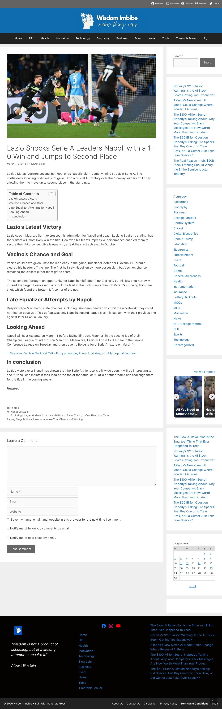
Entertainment (183, 255)
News (151, 38)
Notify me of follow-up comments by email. (40, 528)
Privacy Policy (168, 703)
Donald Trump (183, 239)
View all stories (204, 372)
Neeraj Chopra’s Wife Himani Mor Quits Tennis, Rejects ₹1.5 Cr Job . (47, 2)
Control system (183, 223)
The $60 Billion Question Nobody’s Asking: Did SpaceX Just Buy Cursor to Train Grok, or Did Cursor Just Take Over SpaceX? (194, 146)
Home (18, 38)
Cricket (178, 228)
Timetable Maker (186, 38)
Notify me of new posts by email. (33, 538)
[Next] (212, 397)
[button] (213, 700)
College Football (184, 218)
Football (15, 407)
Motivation (62, 38)
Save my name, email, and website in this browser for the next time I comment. (66, 519)
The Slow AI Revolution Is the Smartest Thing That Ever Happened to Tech (193, 441)
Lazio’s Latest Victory (23, 198)
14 (199, 563)
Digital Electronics (185, 233)
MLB (176, 308)
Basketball (180, 202)
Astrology (180, 196)
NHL (176, 329)
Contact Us (133, 703)
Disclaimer (150, 703)
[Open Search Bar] (205, 38)
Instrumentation (184, 286)
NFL (31, 38)
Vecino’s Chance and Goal (26, 203)
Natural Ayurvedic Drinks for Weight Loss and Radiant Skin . (77, 6)
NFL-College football (187, 324)
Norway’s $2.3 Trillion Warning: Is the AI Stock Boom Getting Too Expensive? (194, 90)
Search (178, 56)
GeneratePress (56, 703)
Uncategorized (183, 345)
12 (187, 563)
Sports (178, 334)
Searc (207, 62)
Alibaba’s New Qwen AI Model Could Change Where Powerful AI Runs (193, 105)
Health (45, 38)
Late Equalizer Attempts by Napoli (31, 207)
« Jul (192, 586)
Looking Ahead (19, 212)
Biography (103, 38)
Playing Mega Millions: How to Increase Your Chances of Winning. (45, 419)
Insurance (180, 292)
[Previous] (176, 397)
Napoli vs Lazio (20, 411)
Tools (165, 38)
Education (180, 244)
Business (122, 38)
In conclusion (17, 216)
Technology (83, 38)
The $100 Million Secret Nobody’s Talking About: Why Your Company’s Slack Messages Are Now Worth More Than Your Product (194, 123)
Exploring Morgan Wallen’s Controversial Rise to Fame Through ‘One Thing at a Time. (60, 415)
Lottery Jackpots (185, 297)
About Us (117, 703)
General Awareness (187, 276)
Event (138, 38)
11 (181, 563)
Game (177, 271)
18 (181, 568)
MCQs (177, 302)
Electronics (181, 249)
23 (211, 568)
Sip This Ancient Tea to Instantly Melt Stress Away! (130, 2)
